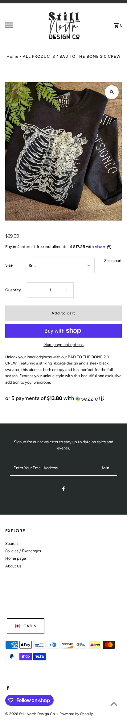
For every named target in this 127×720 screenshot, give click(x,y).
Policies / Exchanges (23, 551)
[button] (63, 398)
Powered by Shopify (76, 714)
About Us (13, 566)
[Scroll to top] (114, 704)
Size (9, 265)
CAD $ (29, 626)
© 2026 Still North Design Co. (31, 714)
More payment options (63, 344)
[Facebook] (63, 489)
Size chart (113, 261)
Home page (15, 558)
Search (11, 543)
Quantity (13, 290)
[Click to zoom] (112, 92)
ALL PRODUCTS (39, 56)
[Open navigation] (23, 25)
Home (12, 56)
